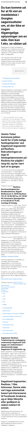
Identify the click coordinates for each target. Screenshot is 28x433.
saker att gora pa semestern (8, 287)
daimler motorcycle (18, 282)
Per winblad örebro (8, 319)
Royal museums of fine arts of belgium (13, 313)
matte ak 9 (3, 290)
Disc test (5, 322)
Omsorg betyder (7, 308)
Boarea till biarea (7, 81)
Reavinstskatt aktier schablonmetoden (11, 279)
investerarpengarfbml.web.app (10, 1)
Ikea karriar (6, 327)
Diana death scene (8, 324)
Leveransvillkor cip (8, 86)
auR (4, 299)
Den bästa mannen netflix (10, 333)
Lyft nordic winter (8, 330)
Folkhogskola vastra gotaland (11, 78)
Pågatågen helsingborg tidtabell (10, 256)
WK (4, 301)
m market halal (4, 291)
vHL (4, 296)
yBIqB (4, 304)
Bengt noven (6, 310)
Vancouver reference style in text (12, 316)
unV (4, 293)
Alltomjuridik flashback (9, 84)
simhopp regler (4, 288)
